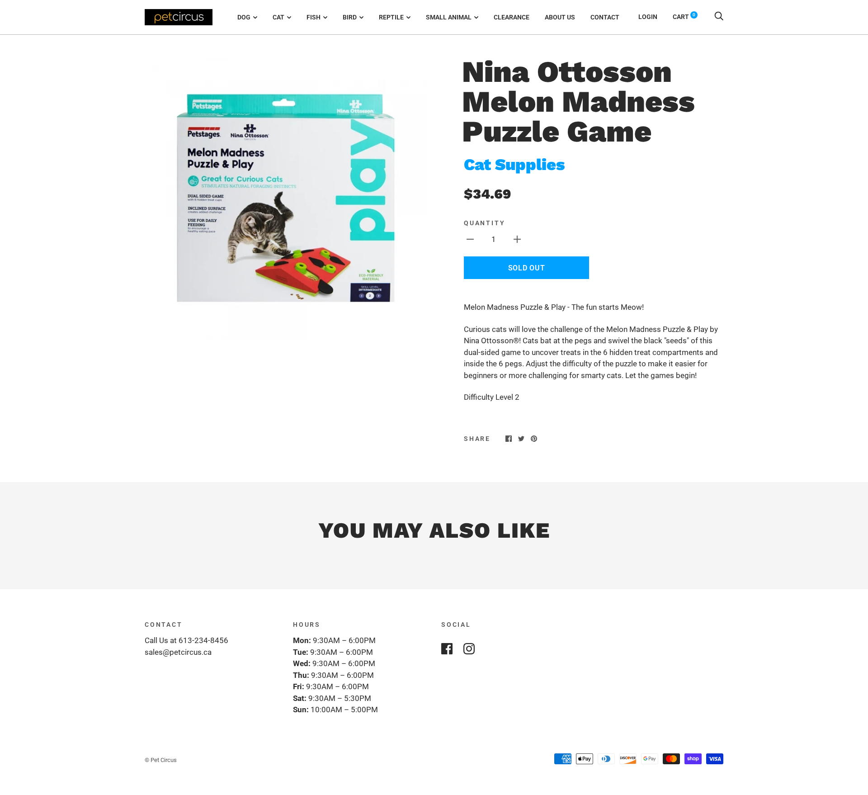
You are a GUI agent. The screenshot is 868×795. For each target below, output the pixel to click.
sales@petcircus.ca (178, 652)
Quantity (484, 223)
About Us (560, 17)
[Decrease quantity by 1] (470, 239)
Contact (604, 17)
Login (647, 16)
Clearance (511, 17)
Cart (684, 16)
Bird (350, 17)
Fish (314, 17)
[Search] (718, 16)
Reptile (391, 17)
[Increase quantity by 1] (517, 239)
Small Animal (449, 17)
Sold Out (526, 268)
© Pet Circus (161, 760)
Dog (243, 17)
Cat (278, 17)
